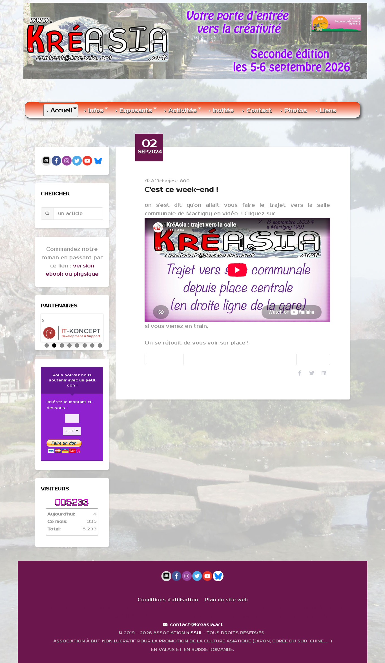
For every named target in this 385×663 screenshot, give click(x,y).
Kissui (193, 633)
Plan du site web (226, 600)
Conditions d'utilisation (168, 600)
